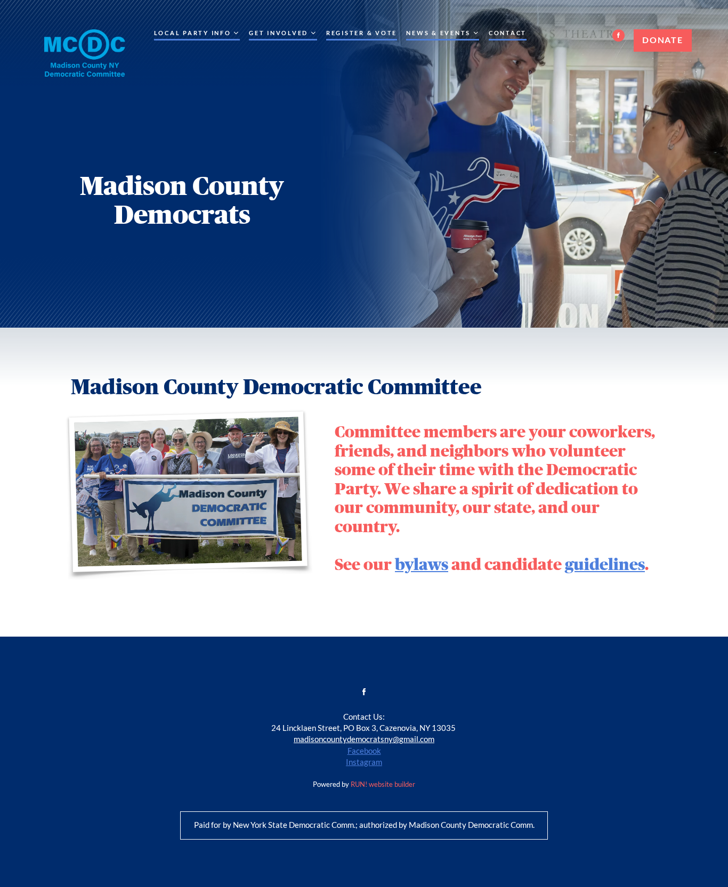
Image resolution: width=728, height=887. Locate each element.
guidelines (605, 564)
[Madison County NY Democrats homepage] (84, 56)
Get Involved (278, 33)
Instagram (364, 762)
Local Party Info (192, 33)
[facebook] (618, 35)
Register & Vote (361, 33)
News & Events (438, 33)
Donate (662, 40)
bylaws (421, 564)
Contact (508, 33)
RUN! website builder (383, 784)
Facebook (364, 751)
